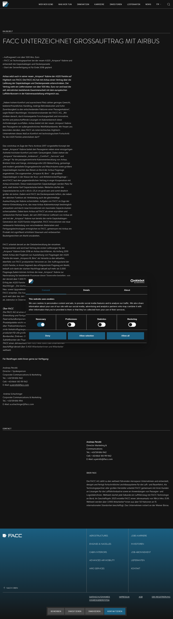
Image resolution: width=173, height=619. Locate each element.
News (148, 4)
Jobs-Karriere (139, 535)
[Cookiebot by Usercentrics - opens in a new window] (132, 281)
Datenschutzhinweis (99, 597)
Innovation (83, 4)
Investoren (116, 4)
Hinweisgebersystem (99, 600)
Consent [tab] (46, 290)
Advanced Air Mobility (102, 560)
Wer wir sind (46, 4)
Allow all (125, 336)
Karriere (99, 4)
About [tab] (127, 290)
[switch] (71, 324)
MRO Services (96, 568)
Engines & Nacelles (100, 543)
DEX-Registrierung (161, 597)
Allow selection (86, 336)
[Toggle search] (168, 4)
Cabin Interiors (98, 552)
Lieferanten (133, 4)
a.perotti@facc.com (19, 385)
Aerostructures (98, 535)
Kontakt (135, 568)
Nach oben (12, 588)
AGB (141, 597)
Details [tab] (86, 290)
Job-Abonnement (141, 552)
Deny (47, 336)
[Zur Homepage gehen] (6, 4)
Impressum (124, 597)
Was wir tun (65, 4)
